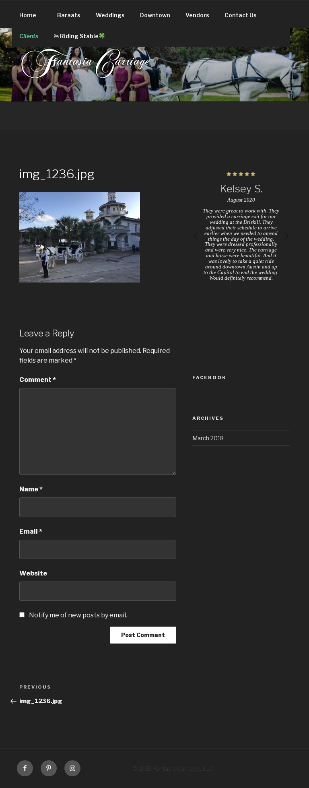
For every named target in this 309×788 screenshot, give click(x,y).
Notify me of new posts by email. (78, 615)
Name (31, 489)
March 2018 (208, 438)
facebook (209, 377)
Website (33, 573)
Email (30, 531)
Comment (37, 380)
